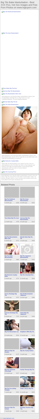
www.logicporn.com (8, 418)
